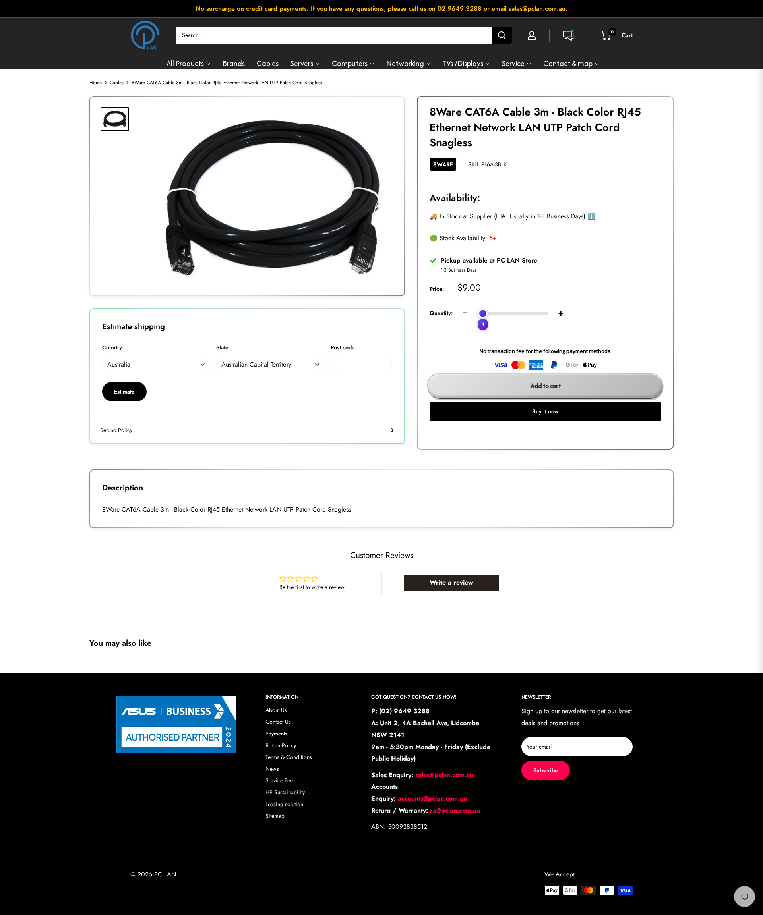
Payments (276, 733)
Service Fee (279, 780)
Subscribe (545, 770)
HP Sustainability (285, 792)
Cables (117, 82)
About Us (276, 710)
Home (95, 82)
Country (112, 347)
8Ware (443, 164)
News (272, 769)
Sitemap (275, 816)
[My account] (532, 35)
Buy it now (545, 411)
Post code (343, 347)
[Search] (502, 35)
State (222, 347)
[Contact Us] (568, 35)
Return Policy (280, 745)
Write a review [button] (451, 582)
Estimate (124, 392)
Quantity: (441, 313)
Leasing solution (284, 804)
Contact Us (278, 722)
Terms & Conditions (288, 757)
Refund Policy (116, 430)
